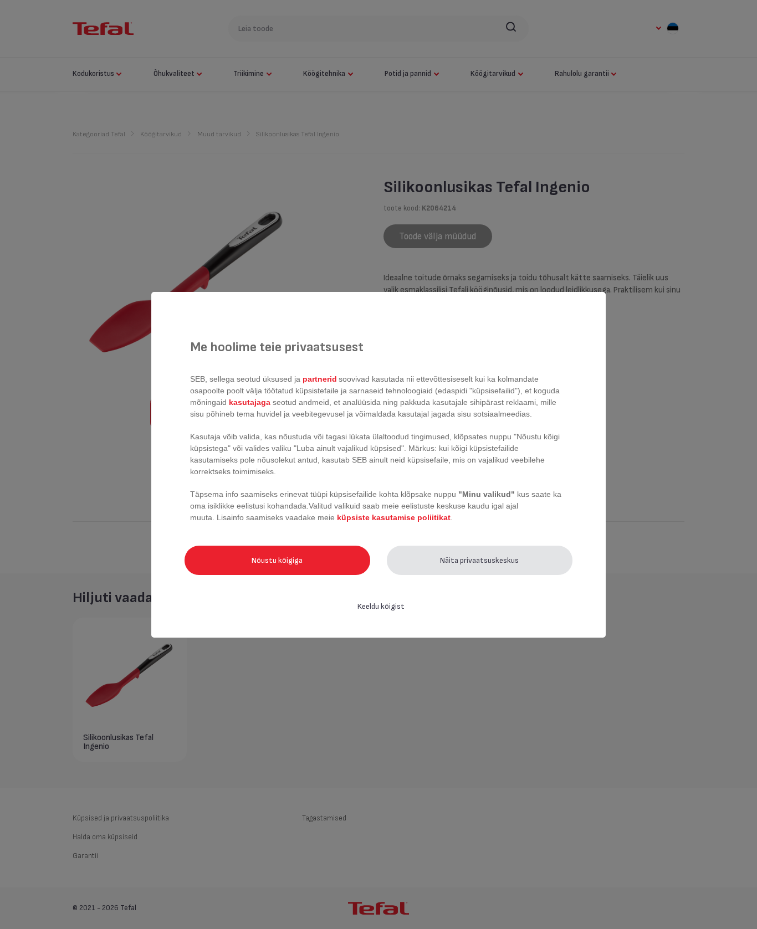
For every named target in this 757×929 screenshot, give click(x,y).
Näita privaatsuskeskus (479, 560)
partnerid (320, 378)
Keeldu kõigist (381, 606)
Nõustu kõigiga (277, 560)
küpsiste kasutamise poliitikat (394, 517)
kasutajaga (250, 402)
